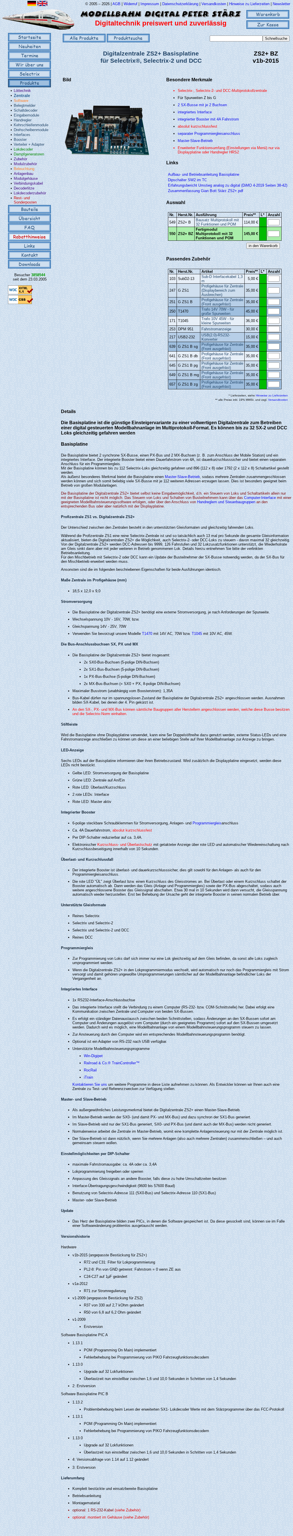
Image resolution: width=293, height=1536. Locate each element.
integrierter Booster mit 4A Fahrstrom (208, 119)
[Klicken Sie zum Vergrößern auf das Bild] (107, 176)
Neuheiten (30, 46)
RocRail (90, 1070)
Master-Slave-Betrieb (195, 141)
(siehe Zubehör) (127, 1510)
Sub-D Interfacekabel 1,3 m (222, 279)
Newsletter (281, 4)
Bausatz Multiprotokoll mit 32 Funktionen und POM (217, 222)
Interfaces (22, 135)
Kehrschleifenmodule (31, 125)
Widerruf (130, 4)
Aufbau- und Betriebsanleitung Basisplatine (203, 174)
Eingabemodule (26, 115)
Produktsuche (128, 38)
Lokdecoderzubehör (30, 193)
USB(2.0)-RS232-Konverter (215, 337)
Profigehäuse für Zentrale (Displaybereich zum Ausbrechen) (222, 290)
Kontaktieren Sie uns (89, 1084)
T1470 (147, 633)
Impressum (149, 4)
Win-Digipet (93, 1056)
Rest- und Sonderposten (25, 200)
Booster (20, 139)
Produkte (29, 83)
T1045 (197, 633)
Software (21, 100)
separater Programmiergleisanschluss (209, 133)
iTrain (88, 1077)
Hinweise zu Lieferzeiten (249, 4)
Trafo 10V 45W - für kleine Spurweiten (217, 321)
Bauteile (29, 209)
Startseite (29, 37)
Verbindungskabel (28, 183)
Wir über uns (29, 64)
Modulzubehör (25, 164)
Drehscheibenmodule (31, 130)
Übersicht (29, 218)
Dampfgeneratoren (29, 154)
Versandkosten (214, 4)
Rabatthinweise (29, 236)
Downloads (29, 264)
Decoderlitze (24, 188)
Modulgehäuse (26, 178)
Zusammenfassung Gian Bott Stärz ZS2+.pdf (205, 191)
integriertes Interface (195, 112)
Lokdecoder (23, 149)
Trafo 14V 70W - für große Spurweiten (217, 311)
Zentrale (22, 95)
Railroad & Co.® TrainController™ (112, 1063)
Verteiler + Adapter (29, 144)
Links (29, 245)
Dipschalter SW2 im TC (187, 180)
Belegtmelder (24, 105)
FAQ (29, 227)
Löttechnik (22, 90)
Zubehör (20, 159)
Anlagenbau (23, 173)
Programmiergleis (207, 823)
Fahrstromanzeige (216, 329)
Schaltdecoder (25, 110)
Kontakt (29, 255)
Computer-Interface (260, 497)
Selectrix (29, 73)
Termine (29, 55)
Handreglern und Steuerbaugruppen (226, 502)
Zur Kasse (268, 24)
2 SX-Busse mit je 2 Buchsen (202, 105)
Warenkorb (268, 14)
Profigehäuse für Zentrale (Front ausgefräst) (222, 302)
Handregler (22, 120)
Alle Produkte (84, 38)
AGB (116, 4)
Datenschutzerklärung (180, 4)
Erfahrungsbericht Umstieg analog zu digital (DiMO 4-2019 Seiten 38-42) (227, 185)
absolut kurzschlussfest (197, 126)
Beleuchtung (24, 169)
